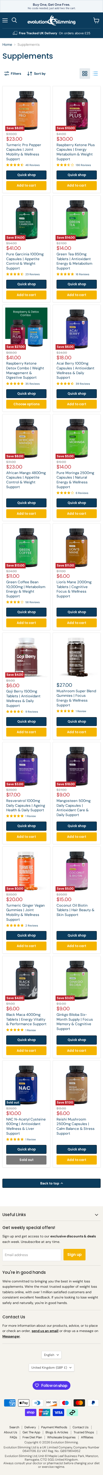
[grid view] (85, 73)
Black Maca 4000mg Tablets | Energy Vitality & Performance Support (26, 1019)
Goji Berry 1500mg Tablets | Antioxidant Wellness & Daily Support (23, 698)
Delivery (30, 1427)
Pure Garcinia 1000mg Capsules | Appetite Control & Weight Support (25, 261)
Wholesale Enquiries (61, 1437)
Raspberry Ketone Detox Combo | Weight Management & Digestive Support (25, 370)
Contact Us (81, 1427)
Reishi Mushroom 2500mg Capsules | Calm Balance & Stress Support (76, 1126)
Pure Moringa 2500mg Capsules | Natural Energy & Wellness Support (75, 479)
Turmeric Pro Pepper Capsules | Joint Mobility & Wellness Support (23, 152)
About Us (10, 1432)
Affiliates (87, 1437)
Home (7, 45)
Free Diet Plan (32, 1437)
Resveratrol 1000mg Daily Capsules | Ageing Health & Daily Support (25, 805)
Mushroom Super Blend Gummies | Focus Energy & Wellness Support (76, 698)
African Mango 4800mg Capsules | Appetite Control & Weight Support (26, 479)
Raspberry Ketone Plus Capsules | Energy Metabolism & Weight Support (76, 152)
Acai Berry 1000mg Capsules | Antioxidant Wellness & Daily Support (75, 370)
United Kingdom (49, 1368)
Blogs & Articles (57, 1432)
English (49, 1355)
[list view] (95, 73)
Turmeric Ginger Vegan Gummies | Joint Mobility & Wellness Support (25, 912)
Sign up (74, 1254)
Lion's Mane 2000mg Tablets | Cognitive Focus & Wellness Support (74, 589)
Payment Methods (54, 1427)
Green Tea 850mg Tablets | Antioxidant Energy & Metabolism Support (74, 261)
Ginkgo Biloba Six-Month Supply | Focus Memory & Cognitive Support (75, 1021)
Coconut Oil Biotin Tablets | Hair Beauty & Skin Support (75, 910)
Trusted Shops (84, 1432)
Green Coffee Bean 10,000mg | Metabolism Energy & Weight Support (25, 589)
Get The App (31, 1432)
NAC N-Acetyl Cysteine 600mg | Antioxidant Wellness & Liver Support (26, 1126)
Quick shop (26, 175)
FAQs (13, 1437)
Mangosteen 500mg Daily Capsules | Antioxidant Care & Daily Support (74, 807)
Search (14, 1427)
